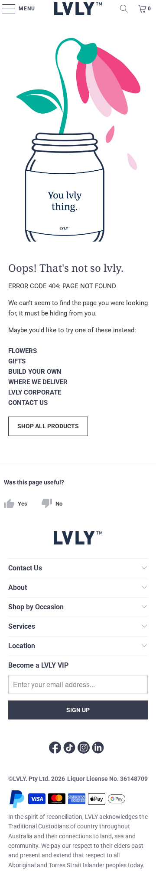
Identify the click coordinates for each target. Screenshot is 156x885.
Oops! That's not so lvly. (66, 267)
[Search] (124, 8)
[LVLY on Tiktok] (69, 749)
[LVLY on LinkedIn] (98, 749)
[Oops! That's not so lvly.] (78, 134)
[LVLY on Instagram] (84, 749)
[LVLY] (78, 8)
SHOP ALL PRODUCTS (48, 426)
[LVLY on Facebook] (55, 749)
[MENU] (6, 8)
